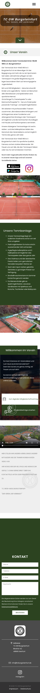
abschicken (20, 613)
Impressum (13, 689)
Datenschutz (26, 689)
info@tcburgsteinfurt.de (21, 663)
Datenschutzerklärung (10, 607)
